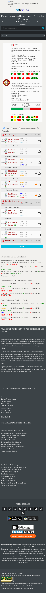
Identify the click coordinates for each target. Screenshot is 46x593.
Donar (3, 588)
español (17, 4)
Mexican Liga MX (6, 408)
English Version (11, 588)
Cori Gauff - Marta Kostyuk (9, 472)
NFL (2, 397)
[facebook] (4, 509)
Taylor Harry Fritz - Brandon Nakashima (13, 467)
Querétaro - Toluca (7, 478)
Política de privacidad (8, 586)
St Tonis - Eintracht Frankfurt (10, 449)
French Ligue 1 (6, 403)
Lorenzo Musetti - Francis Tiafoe (11, 469)
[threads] (41, 509)
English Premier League (9, 399)
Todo (7, 128)
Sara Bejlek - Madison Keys (10, 465)
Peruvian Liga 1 (10, 135)
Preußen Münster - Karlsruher (10, 444)
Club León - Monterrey (8, 474)
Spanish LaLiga (6, 401)
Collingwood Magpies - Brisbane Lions (13, 483)
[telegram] (35, 509)
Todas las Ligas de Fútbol (25, 588)
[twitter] (10, 509)
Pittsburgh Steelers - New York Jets (12, 431)
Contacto (29, 586)
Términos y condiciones (34, 584)
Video (15, 128)
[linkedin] (15, 509)
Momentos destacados (28, 128)
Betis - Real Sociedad (8, 440)
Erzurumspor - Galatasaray (9, 485)
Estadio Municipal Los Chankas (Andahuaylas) (24, 49)
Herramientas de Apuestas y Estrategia (13, 584)
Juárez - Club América (8, 481)
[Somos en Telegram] (17, 10)
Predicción (5, 131)
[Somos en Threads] (20, 10)
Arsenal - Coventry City (8, 437)
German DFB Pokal (7, 406)
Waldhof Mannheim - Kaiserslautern (12, 447)
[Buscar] (43, 28)
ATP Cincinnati (5, 410)
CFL (2, 415)
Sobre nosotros (21, 586)
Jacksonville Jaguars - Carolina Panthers (14, 433)
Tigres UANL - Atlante (8, 476)
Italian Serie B (5, 417)
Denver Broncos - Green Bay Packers (13, 435)
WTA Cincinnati (6, 412)
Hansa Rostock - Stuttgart (9, 451)
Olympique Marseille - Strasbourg (11, 442)
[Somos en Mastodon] (23, 10)
